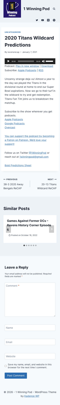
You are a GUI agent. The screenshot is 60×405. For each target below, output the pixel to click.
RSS (41, 70)
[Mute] (43, 61)
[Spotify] (54, 20)
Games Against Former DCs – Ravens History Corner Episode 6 (29, 225)
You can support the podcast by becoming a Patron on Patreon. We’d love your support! (29, 140)
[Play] (8, 61)
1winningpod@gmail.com (34, 156)
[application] (30, 61)
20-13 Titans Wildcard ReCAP (47, 184)
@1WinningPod (37, 152)
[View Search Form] (54, 8)
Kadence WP (31, 396)
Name (9, 327)
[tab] (24, 245)
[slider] (50, 61)
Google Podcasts (15, 123)
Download (47, 66)
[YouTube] (42, 20)
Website (10, 356)
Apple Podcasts (27, 70)
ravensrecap (13, 52)
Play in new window (27, 66)
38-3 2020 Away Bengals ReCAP (13, 184)
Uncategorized (13, 32)
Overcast (10, 127)
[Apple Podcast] (48, 20)
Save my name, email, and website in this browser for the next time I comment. (30, 366)
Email (9, 342)
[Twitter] (37, 20)
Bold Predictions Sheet (18, 165)
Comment (12, 285)
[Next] (51, 229)
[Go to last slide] (8, 229)
